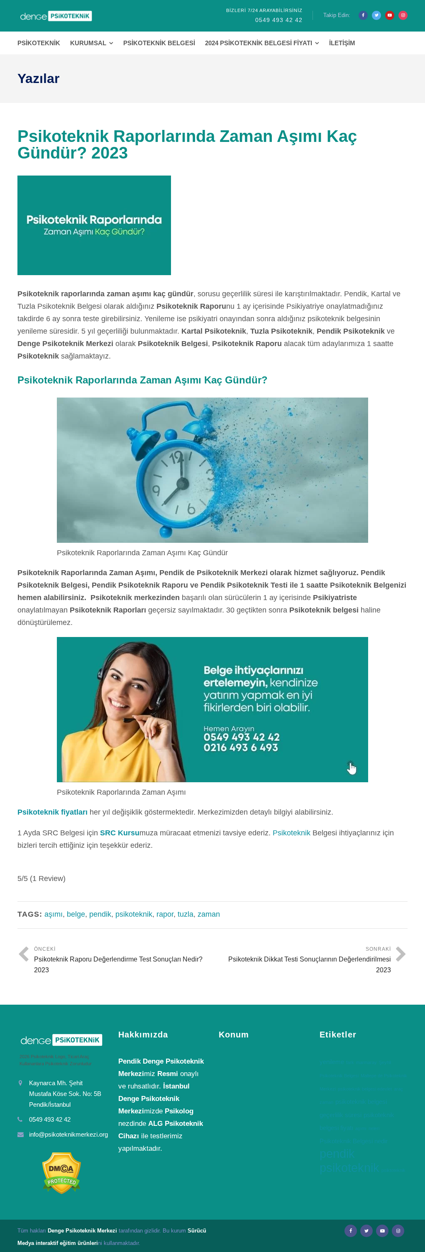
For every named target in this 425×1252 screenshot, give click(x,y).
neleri (374, 1128)
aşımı (53, 914)
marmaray (366, 1062)
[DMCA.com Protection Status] (61, 1173)
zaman (209, 914)
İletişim (342, 42)
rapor (164, 914)
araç (398, 1088)
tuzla (185, 914)
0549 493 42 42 (279, 20)
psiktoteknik (393, 1170)
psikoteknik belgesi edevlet (365, 1088)
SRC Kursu (119, 833)
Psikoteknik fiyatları (52, 812)
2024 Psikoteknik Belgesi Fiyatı (258, 42)
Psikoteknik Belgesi (159, 42)
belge (76, 914)
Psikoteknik (38, 42)
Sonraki (309, 960)
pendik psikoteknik (349, 1160)
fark (350, 1062)
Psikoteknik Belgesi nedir (354, 1141)
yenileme (332, 1062)
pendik (100, 914)
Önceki (118, 960)
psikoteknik (133, 914)
